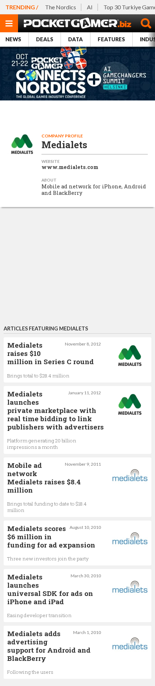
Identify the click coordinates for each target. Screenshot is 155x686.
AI (90, 7)
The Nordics (60, 7)
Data (75, 39)
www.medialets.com (69, 167)
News (13, 39)
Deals (44, 39)
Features (111, 39)
